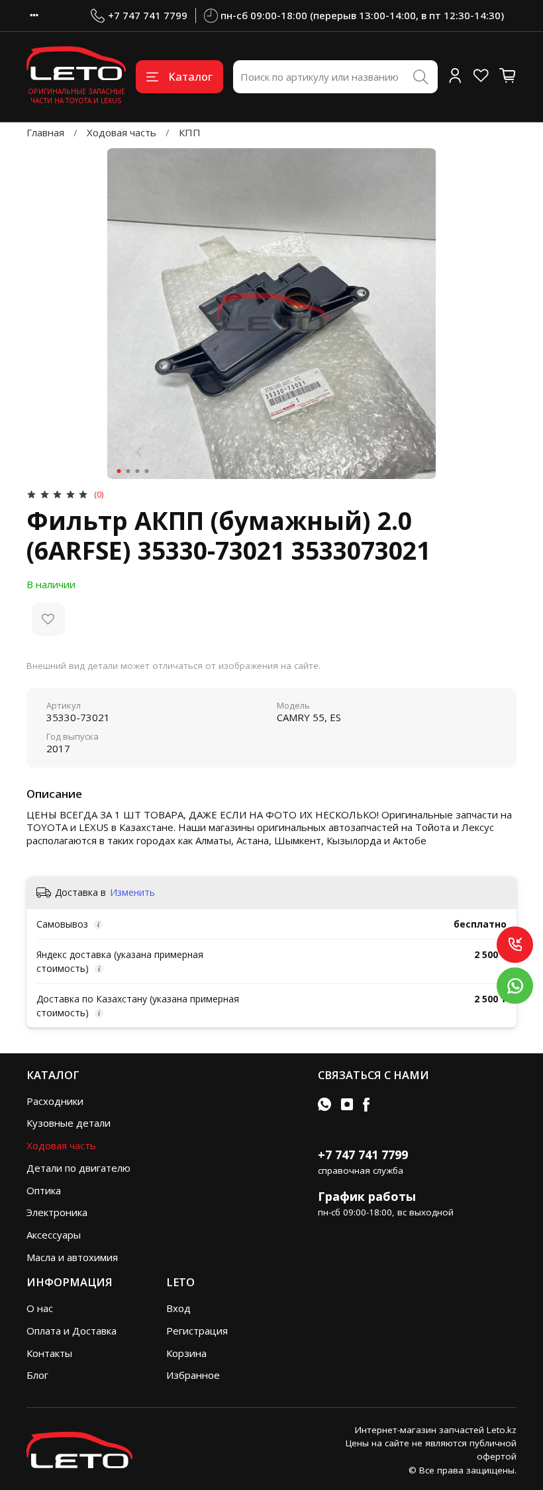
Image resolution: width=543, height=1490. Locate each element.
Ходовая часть (121, 132)
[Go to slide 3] (138, 471)
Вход (178, 1308)
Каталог (190, 76)
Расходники (54, 1101)
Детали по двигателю (78, 1167)
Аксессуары (53, 1234)
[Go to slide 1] (119, 471)
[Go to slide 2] (128, 471)
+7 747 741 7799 (147, 15)
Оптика (43, 1190)
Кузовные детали (68, 1122)
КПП (190, 132)
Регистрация (197, 1330)
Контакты (49, 1353)
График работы (367, 1196)
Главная (45, 132)
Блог (37, 1374)
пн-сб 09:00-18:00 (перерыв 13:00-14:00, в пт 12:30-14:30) (362, 15)
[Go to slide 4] (147, 471)
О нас (39, 1308)
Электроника (56, 1212)
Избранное (193, 1374)
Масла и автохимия (72, 1257)
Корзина (186, 1353)
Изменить (132, 892)
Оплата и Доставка (71, 1330)
